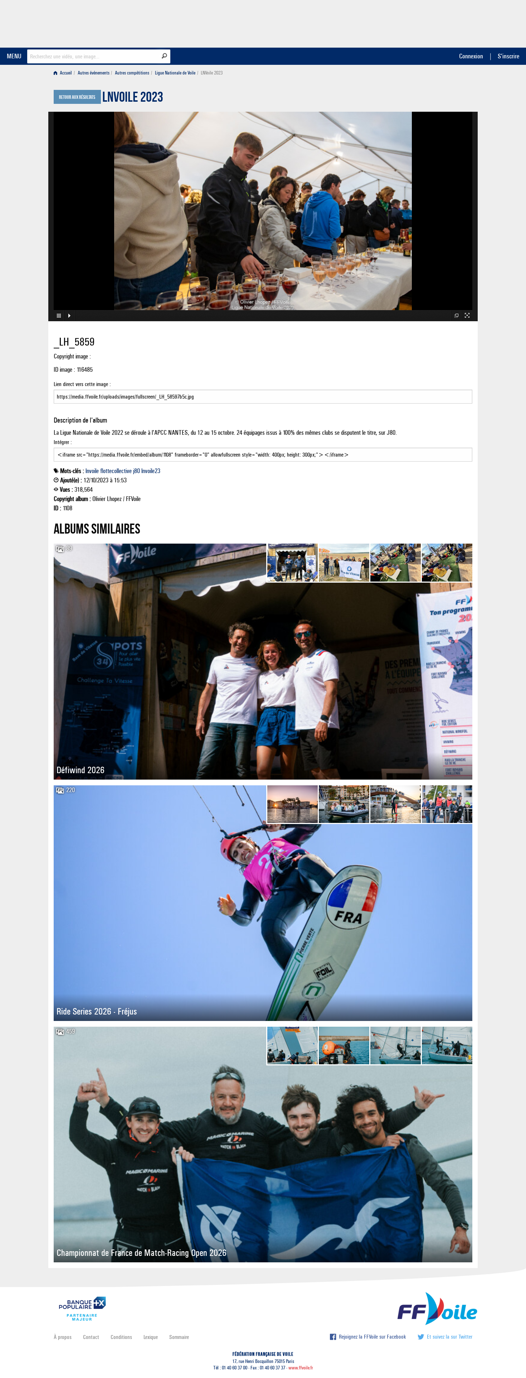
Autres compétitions (132, 73)
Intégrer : (63, 442)
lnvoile (92, 470)
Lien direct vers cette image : (82, 384)
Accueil (65, 73)
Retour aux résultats (77, 97)
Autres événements (93, 73)
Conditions (121, 1337)
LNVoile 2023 (132, 99)
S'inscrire (508, 56)
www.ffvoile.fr (300, 1368)
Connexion (471, 56)
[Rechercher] (164, 55)
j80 (136, 470)
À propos (63, 1337)
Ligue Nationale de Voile (175, 73)
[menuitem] (64, 73)
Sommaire (179, 1337)
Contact (91, 1337)
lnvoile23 (150, 470)
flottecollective (116, 470)
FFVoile (427, 23)
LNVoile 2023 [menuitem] (212, 73)
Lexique (150, 1337)
